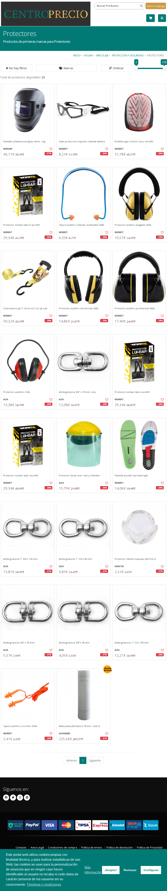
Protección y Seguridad (128, 55)
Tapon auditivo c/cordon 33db (20, 726)
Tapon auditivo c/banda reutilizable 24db (81, 225)
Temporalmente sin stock (27, 579)
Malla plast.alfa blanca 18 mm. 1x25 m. (80, 726)
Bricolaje (102, 55)
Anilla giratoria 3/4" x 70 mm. (19, 642)
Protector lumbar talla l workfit (20, 475)
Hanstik (119, 566)
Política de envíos (91, 847)
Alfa (5, 399)
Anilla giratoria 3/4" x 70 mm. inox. (78, 392)
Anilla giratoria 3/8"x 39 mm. (74, 642)
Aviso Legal (37, 847)
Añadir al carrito (29, 162)
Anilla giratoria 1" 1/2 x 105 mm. (132, 642)
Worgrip (7, 149)
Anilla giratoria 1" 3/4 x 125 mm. (20, 559)
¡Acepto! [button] (111, 870)
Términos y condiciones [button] (44, 884)
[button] (66, 68)
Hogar (88, 55)
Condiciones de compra (62, 847)
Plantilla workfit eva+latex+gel (131, 475)
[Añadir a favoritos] (50, 149)
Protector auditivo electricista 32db (78, 308)
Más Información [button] (93, 870)
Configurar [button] (151, 870)
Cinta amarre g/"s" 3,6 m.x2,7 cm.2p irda (25, 308)
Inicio (76, 55)
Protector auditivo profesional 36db (135, 308)
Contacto (21, 847)
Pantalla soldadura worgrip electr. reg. (24, 141)
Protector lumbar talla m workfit (21, 225)
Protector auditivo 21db (16, 392)
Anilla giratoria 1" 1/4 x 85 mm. (75, 559)
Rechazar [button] (130, 870)
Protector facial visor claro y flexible (79, 475)
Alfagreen (64, 733)
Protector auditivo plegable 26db (133, 225)
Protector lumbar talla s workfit (132, 392)
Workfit (63, 149)
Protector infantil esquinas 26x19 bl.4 (135, 559)
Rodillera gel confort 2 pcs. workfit (134, 141)
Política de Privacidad (149, 847)
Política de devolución (119, 847)
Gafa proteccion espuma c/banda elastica (82, 141)
